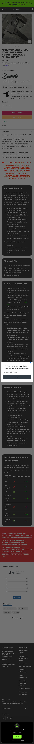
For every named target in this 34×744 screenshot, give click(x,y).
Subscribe (17, 377)
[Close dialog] (31, 363)
